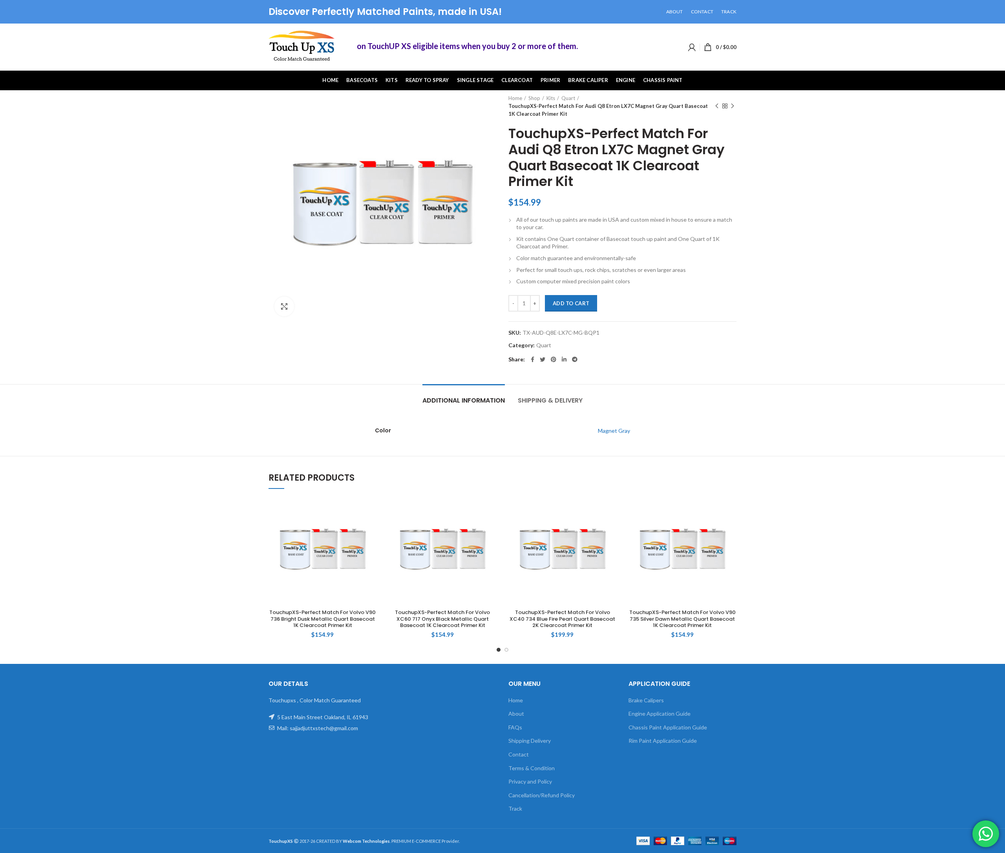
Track (515, 808)
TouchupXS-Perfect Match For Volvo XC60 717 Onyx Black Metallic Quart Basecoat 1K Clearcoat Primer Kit (442, 619)
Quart (568, 98)
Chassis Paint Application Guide (668, 727)
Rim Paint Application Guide (663, 740)
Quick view (371, 510)
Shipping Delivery (529, 740)
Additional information (463, 400)
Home (515, 98)
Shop (534, 98)
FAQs (515, 727)
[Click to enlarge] (284, 306)
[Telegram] (574, 359)
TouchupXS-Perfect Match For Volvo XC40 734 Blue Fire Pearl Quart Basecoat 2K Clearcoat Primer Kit (562, 619)
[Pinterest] (553, 359)
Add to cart (571, 303)
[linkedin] (564, 359)
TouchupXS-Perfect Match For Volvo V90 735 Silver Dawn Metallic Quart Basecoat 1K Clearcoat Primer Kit (682, 619)
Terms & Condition (531, 768)
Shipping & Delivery (550, 400)
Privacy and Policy (530, 781)
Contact (518, 754)
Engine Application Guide (660, 713)
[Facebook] (532, 359)
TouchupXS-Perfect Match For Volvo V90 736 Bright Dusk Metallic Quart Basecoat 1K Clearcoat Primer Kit (322, 619)
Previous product (717, 106)
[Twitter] (542, 359)
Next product (732, 106)
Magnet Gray (614, 430)
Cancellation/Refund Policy (541, 795)
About (516, 713)
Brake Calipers (646, 700)
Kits (550, 98)
